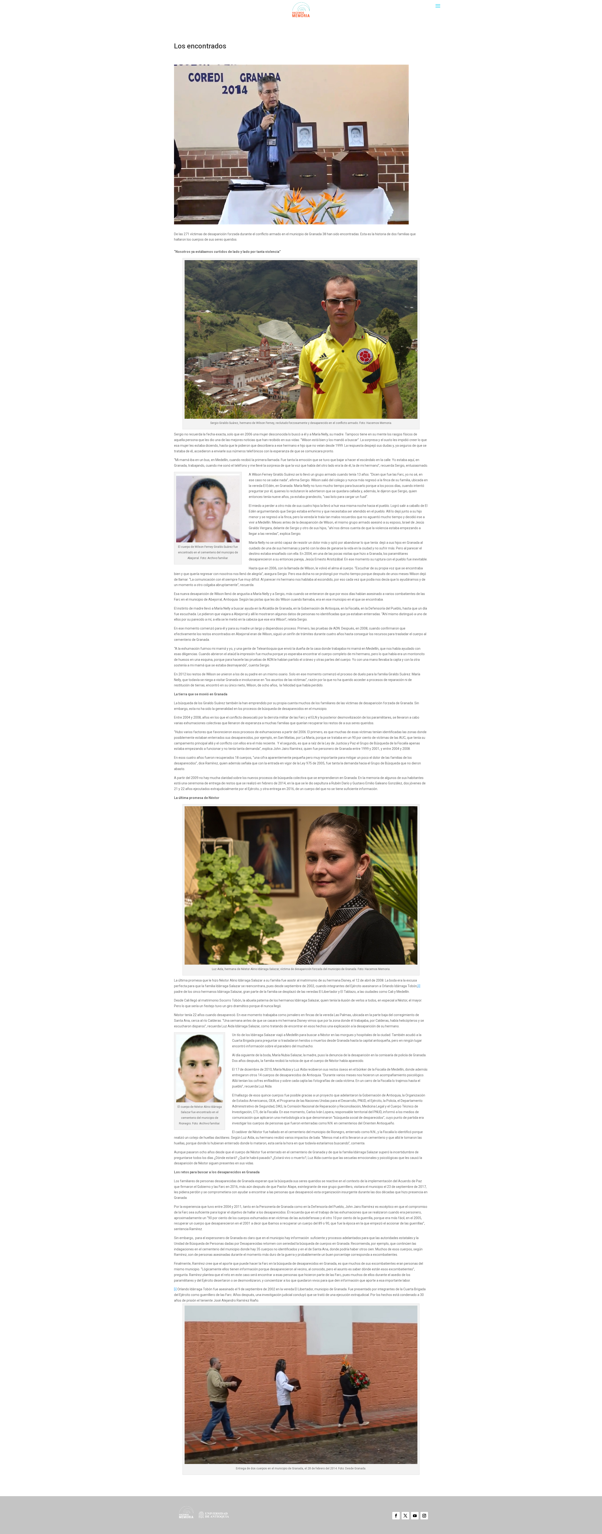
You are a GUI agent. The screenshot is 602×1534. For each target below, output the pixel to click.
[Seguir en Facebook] (396, 1515)
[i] (419, 986)
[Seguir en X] (405, 1515)
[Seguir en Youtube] (415, 1515)
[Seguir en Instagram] (424, 1515)
